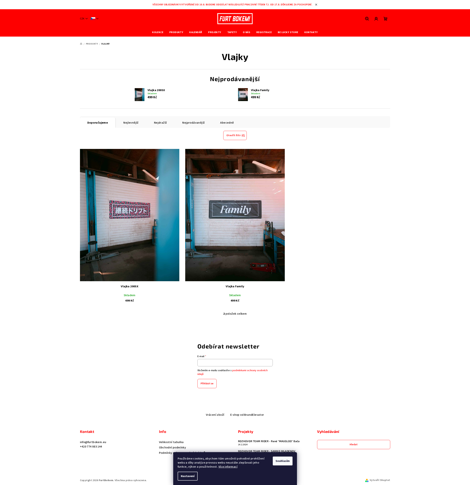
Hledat (354, 444)
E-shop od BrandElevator (247, 415)
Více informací (228, 467)
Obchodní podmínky (172, 447)
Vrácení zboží (215, 415)
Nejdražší (160, 123)
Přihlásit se (207, 383)
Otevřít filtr (233, 135)
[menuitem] (157, 32)
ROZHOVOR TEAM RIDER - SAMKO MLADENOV (266, 451)
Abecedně (227, 123)
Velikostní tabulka (171, 442)
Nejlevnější (130, 123)
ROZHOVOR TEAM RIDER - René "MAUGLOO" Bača (269, 441)
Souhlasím (283, 461)
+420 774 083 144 (91, 447)
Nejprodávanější (193, 123)
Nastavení (187, 476)
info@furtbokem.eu (93, 442)
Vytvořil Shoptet (380, 480)
